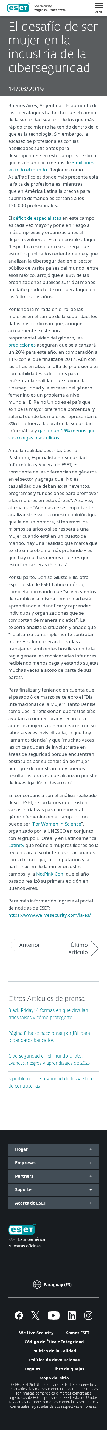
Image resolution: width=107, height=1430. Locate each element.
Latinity (16, 845)
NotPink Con (49, 874)
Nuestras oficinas (24, 1245)
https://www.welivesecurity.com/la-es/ (49, 915)
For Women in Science (57, 824)
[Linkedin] (71, 1318)
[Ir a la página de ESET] (36, 8)
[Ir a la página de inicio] (22, 1229)
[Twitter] (35, 1318)
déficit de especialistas (37, 218)
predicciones (22, 345)
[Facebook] (18, 1318)
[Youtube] (53, 1318)
